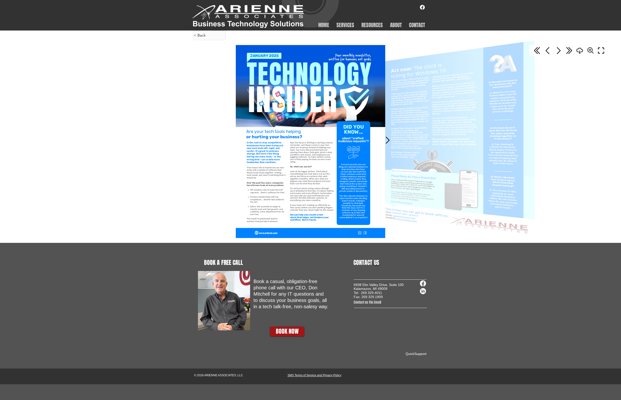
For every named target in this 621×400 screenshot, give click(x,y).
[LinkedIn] (423, 291)
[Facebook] (422, 7)
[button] (345, 24)
